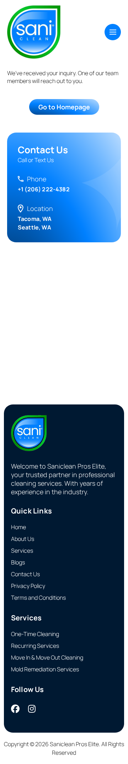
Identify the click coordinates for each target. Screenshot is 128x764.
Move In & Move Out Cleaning (47, 657)
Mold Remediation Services (45, 669)
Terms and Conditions (38, 598)
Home (18, 527)
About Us (22, 539)
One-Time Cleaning (35, 634)
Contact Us (25, 574)
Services (22, 550)
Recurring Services (35, 646)
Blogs (18, 562)
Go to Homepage (64, 107)
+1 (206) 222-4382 (44, 189)
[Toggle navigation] (113, 32)
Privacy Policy (28, 586)
